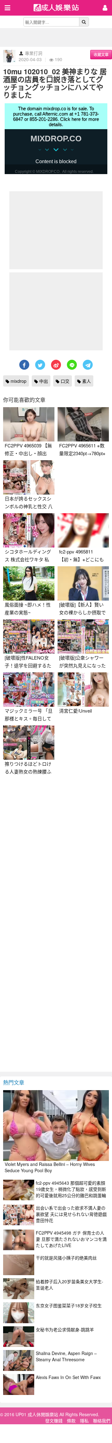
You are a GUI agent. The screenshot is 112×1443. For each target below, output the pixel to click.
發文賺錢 (54, 1420)
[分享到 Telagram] (88, 365)
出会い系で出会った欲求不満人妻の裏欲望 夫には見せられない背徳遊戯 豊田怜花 (71, 1214)
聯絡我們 (101, 1420)
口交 (64, 381)
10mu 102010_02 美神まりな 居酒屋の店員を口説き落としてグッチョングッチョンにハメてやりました (55, 83)
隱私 (84, 1420)
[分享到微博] (56, 365)
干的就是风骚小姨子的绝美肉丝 (66, 1258)
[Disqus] (56, 856)
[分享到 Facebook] (24, 365)
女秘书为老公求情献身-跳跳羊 (65, 1329)
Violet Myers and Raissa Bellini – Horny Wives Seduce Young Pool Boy (50, 1167)
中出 (43, 381)
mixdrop (17, 381)
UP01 (60, 8)
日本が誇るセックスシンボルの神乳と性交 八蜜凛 (29, 506)
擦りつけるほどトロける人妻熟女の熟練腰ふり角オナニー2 (28, 771)
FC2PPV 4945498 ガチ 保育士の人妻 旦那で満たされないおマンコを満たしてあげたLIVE (71, 1239)
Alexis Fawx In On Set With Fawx (68, 1377)
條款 (71, 1420)
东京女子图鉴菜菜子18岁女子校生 (69, 1305)
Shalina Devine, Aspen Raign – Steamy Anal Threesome (66, 1356)
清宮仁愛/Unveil (75, 710)
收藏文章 (101, 54)
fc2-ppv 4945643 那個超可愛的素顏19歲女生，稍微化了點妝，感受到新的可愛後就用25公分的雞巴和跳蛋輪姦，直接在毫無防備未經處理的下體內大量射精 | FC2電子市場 (71, 1195)
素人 (86, 381)
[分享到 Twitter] (40, 365)
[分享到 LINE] (72, 365)
